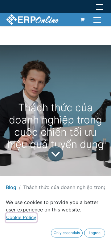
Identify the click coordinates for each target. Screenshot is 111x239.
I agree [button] (95, 232)
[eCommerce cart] (82, 19)
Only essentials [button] (67, 232)
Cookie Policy (21, 217)
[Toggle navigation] (98, 19)
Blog (11, 187)
